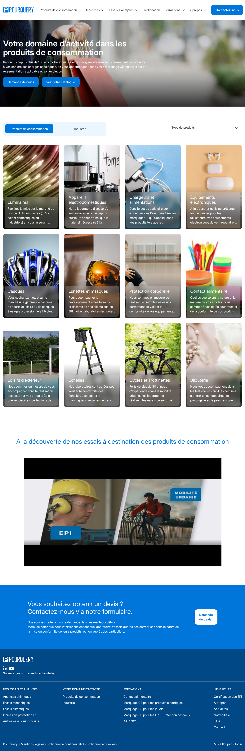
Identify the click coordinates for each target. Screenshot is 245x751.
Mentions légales (32, 744)
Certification (151, 10)
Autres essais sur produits (21, 721)
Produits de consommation (81, 696)
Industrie (80, 129)
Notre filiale (222, 715)
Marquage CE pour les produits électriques (153, 703)
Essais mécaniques (16, 703)
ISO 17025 (130, 721)
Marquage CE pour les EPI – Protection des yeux (156, 715)
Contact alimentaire (137, 696)
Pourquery (10, 744)
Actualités (221, 709)
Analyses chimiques (17, 696)
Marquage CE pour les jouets (143, 709)
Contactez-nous (227, 10)
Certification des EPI (228, 696)
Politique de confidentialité (66, 744)
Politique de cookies (101, 744)
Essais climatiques (16, 709)
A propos (220, 703)
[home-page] (60, 659)
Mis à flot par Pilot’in (228, 744)
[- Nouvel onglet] (5, 668)
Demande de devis (206, 617)
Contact (219, 727)
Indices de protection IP (19, 715)
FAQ (217, 721)
